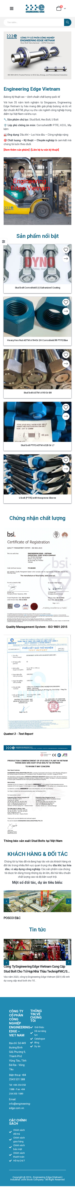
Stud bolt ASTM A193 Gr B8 (38, 392)
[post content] (37, 264)
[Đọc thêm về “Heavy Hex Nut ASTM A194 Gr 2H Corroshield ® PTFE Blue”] (66, 311)
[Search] (67, 22)
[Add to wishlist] (65, 249)
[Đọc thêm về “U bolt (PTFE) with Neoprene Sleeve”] (66, 469)
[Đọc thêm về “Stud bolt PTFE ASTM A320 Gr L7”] (66, 416)
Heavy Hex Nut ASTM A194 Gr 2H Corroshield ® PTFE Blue (37, 340)
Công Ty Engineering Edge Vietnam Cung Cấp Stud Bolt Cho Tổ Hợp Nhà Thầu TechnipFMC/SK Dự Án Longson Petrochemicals (36, 971)
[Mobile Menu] (11, 8)
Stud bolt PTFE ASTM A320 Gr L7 (37, 445)
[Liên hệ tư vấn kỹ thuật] (45, 149)
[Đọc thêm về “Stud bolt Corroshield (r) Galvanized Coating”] (66, 258)
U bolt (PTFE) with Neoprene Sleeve (37, 497)
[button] (6, 901)
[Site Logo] (35, 8)
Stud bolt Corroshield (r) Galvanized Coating (37, 287)
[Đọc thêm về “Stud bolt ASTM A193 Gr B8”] (66, 363)
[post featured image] (37, 901)
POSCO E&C (12, 918)
